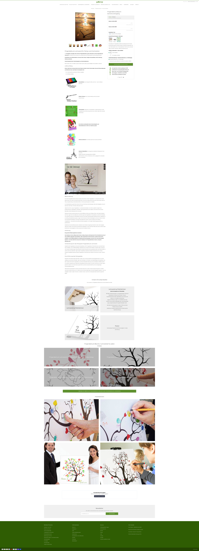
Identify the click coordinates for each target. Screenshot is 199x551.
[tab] (70, 45)
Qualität (73, 537)
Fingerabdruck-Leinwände (83, 4)
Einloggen (185, 1)
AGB (73, 530)
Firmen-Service (103, 528)
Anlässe (132, 4)
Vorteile (101, 535)
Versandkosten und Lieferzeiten (78, 535)
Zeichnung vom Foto (48, 535)
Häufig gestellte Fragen (104, 527)
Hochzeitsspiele (115, 4)
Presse (101, 532)
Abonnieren (112, 513)
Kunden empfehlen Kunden (105, 539)
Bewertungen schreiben (99, 496)
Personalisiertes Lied (105, 4)
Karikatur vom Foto (64, 4)
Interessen (126, 4)
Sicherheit (74, 539)
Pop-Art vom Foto (73, 4)
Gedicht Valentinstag (48, 544)
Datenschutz (74, 534)
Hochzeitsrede (46, 542)
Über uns (73, 527)
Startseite (92, 8)
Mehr (121, 4)
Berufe (136, 4)
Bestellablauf (74, 540)
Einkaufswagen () (192, 1)
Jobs (101, 534)
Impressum (74, 528)
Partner (101, 530)
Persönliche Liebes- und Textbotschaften (51, 537)
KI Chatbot (46, 540)
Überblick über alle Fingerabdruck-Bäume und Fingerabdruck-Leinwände (99, 391)
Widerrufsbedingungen (76, 532)
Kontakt (101, 537)
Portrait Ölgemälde (95, 4)
